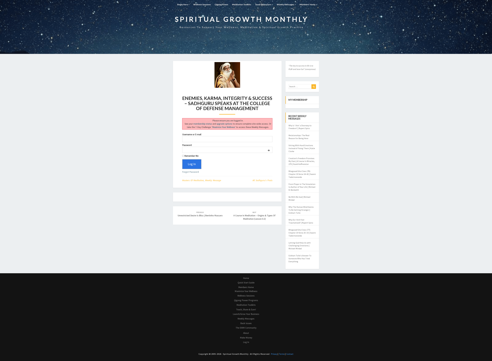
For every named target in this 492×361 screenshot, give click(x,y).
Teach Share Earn (263, 4)
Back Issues (246, 323)
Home (246, 278)
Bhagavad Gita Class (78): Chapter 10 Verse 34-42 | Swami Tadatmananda (302, 174)
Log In (246, 342)
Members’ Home (308, 4)
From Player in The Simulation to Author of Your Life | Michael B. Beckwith (302, 187)
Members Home (246, 287)
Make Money (246, 337)
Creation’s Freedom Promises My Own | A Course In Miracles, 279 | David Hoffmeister (302, 161)
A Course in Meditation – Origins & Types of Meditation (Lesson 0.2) (254, 215)
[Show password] (268, 150)
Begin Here (182, 4)
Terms (282, 354)
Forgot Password (190, 171)
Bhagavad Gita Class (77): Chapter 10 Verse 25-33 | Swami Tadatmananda (302, 232)
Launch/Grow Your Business (246, 314)
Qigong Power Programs (246, 300)
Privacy (274, 354)
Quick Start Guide (246, 282)
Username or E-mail (191, 134)
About (246, 332)
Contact (289, 354)
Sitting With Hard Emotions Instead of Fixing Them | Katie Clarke (302, 148)
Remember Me (191, 155)
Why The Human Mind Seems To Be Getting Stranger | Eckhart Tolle (301, 210)
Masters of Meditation (193, 180)
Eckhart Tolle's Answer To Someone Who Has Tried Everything (300, 258)
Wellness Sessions (202, 4)
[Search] (313, 86)
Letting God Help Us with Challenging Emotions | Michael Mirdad (300, 245)
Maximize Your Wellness (246, 291)
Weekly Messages (285, 4)
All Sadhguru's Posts (262, 180)
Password (187, 145)
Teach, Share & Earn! (246, 309)
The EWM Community (246, 327)
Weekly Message (213, 180)
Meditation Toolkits (241, 4)
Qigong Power (221, 4)
